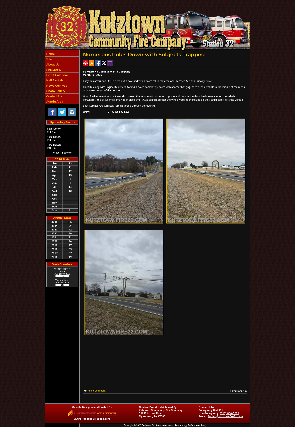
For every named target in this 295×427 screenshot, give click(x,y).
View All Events (62, 152)
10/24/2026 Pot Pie (54, 138)
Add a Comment (97, 390)
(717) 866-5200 (229, 413)
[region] (62, 77)
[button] (62, 64)
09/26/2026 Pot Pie (54, 131)
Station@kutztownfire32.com (225, 416)
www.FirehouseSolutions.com (92, 418)
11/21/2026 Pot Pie (54, 146)
